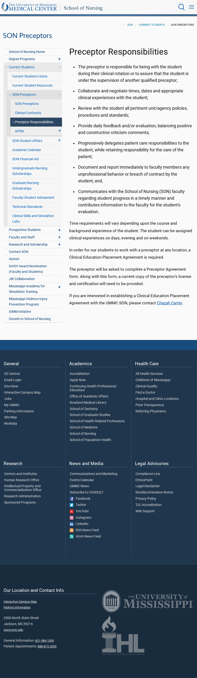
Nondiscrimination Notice (154, 492)
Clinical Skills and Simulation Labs (33, 219)
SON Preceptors (27, 104)
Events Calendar (82, 480)
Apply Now (78, 380)
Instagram (82, 518)
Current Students (152, 24)
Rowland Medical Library (88, 403)
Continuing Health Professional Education (93, 388)
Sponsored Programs (20, 503)
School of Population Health (90, 440)
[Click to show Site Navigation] (191, 7)
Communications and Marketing (93, 474)
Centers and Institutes (20, 474)
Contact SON (18, 252)
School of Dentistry (84, 409)
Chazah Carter (169, 303)
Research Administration (22, 496)
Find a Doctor (145, 393)
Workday (10, 424)
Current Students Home (29, 76)
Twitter (80, 505)
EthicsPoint (144, 480)
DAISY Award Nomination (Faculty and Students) (28, 269)
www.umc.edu (13, 630)
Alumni (14, 259)
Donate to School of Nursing (30, 319)
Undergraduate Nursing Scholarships (29, 171)
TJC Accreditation (148, 505)
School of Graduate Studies (90, 415)
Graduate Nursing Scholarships (25, 186)
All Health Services (149, 374)
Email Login (12, 380)
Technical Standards (27, 207)
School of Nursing (83, 8)
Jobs (8, 399)
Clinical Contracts (28, 113)
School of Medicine (84, 427)
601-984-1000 (44, 640)
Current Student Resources (32, 85)
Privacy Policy (145, 499)
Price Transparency (149, 405)
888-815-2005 (47, 646)
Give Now (11, 386)
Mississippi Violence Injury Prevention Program (28, 302)
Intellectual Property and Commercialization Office (22, 488)
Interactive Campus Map (22, 393)
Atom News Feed (87, 536)
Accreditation (80, 374)
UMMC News (79, 486)
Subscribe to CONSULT (86, 492)
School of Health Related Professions (97, 421)
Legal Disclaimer (147, 486)
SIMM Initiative (20, 312)
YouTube (81, 511)
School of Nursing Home (27, 52)
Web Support (145, 511)
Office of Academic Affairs (89, 396)
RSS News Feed (86, 530)
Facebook (82, 499)
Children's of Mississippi (152, 380)
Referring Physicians (150, 411)
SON (130, 24)
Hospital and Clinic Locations (157, 399)
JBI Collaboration (22, 279)
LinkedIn (81, 524)
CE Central (12, 374)
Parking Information (19, 411)
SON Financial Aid (25, 159)
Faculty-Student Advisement (33, 198)
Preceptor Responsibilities (34, 122)
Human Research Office (21, 480)
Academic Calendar (26, 150)
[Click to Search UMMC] (181, 7)
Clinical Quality (146, 386)
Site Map (10, 417)
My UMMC (11, 405)
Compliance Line (147, 474)
